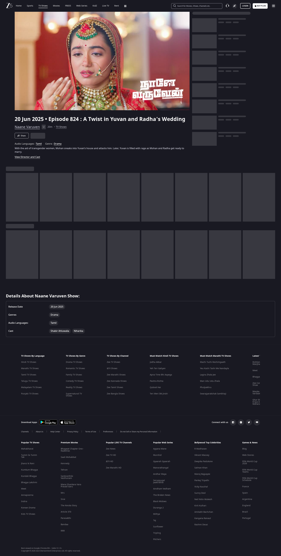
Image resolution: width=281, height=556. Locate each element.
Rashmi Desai (201, 524)
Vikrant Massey (201, 455)
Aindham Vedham (162, 488)
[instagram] (241, 422)
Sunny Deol (200, 493)
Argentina (247, 499)
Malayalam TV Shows (31, 387)
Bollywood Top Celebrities (207, 442)
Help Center (55, 431)
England (246, 505)
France (245, 486)
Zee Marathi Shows (116, 374)
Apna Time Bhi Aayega (161, 374)
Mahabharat (27, 448)
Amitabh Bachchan (203, 512)
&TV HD (109, 461)
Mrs (63, 492)
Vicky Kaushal (201, 486)
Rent (116, 6)
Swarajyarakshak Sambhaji (213, 393)
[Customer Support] (227, 5)
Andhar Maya (159, 474)
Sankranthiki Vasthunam (67, 477)
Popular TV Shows (30, 442)
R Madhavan (200, 448)
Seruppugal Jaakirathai (159, 481)
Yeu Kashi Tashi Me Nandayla (214, 368)
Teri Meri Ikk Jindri (159, 393)
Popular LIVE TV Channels (119, 442)
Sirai (63, 499)
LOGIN (245, 6)
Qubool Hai (155, 387)
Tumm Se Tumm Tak (29, 456)
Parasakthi (66, 518)
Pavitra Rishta (156, 381)
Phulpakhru (205, 387)
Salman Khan (200, 467)
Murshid (157, 455)
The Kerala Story (69, 505)
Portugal (246, 518)
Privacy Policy (72, 431)
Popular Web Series (163, 442)
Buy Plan (261, 6)
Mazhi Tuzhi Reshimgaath (213, 362)
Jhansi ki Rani (27, 463)
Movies (56, 6)
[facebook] (233, 422)
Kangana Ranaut (202, 518)
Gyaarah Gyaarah (161, 461)
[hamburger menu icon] (273, 6)
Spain (245, 492)
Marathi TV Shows (30, 368)
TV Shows (43, 6)
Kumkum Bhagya (29, 469)
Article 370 (66, 511)
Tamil (39, 143)
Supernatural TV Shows (74, 394)
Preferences (108, 431)
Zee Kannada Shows (117, 381)
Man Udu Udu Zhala (210, 381)
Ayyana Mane (159, 448)
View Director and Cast (27, 157)
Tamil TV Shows (28, 374)
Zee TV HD (111, 455)
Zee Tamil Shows (115, 387)
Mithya (156, 514)
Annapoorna (27, 495)
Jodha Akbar (156, 362)
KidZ (95, 6)
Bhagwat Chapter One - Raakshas (72, 449)
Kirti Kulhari (200, 505)
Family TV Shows (74, 374)
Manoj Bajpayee (202, 474)
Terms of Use (90, 431)
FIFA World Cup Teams (249, 470)
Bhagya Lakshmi (29, 482)
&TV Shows (112, 368)
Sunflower (158, 526)
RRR (63, 530)
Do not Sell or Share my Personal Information (138, 431)
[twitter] (249, 422)
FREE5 (68, 6)
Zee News (110, 448)
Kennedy (65, 463)
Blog (244, 448)
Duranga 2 (158, 507)
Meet (255, 370)
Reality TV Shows (74, 387)
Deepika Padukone (203, 461)
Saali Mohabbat (68, 457)
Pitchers (157, 539)
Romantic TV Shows (75, 368)
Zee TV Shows (113, 362)
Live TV (105, 6)
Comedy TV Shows (75, 381)
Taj (154, 520)
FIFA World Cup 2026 (249, 462)
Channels (25, 431)
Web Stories (248, 455)
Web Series (81, 6)
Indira (24, 501)
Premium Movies (69, 442)
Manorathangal (160, 467)
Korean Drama (28, 507)
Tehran (64, 469)
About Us (39, 431)
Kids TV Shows (28, 514)
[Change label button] (234, 6)
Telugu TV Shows (29, 381)
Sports (30, 6)
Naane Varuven (27, 127)
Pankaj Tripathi (201, 480)
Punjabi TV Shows (29, 393)
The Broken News (161, 495)
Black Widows (160, 501)
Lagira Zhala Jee (208, 374)
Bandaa (64, 524)
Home (19, 6)
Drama (57, 143)
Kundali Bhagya (29, 476)
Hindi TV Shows (28, 362)
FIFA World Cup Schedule (249, 479)
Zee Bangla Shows (116, 393)
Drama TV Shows (74, 362)
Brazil (245, 511)
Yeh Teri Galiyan (158, 368)
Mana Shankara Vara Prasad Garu (71, 485)
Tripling (157, 533)
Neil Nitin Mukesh (203, 499)
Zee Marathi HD (113, 467)
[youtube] (257, 422)
